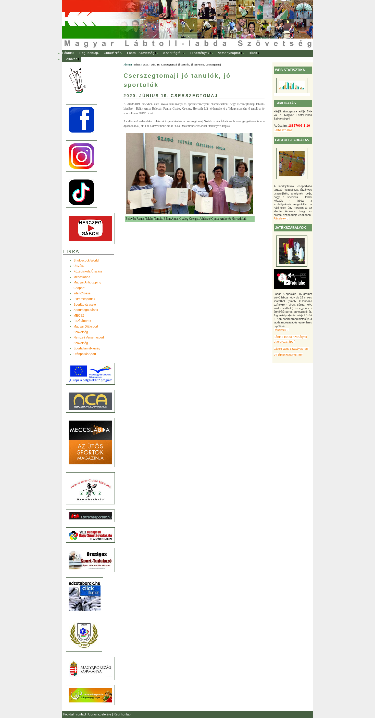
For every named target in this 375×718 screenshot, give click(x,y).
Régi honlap (88, 53)
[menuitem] (68, 53)
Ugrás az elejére (100, 714)
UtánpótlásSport (84, 354)
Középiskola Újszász (87, 271)
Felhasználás (283, 130)
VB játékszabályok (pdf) (288, 354)
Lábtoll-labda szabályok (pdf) (291, 348)
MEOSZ (78, 315)
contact (81, 714)
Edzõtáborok (82, 321)
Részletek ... (281, 218)
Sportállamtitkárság (86, 348)
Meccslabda (81, 277)
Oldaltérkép (113, 53)
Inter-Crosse (82, 293)
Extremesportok (84, 299)
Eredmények (199, 53)
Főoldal (68, 53)
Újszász (78, 266)
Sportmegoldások (85, 310)
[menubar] (164, 56)
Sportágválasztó (84, 304)
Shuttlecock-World (86, 260)
